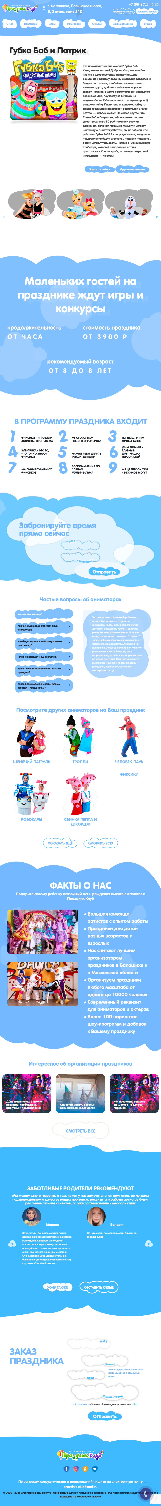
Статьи (148, 23)
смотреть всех (100, 842)
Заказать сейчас (100, 169)
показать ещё (60, 842)
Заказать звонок (147, 11)
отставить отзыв (99, 1287)
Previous (4, 214)
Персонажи (30, 23)
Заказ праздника (123, 23)
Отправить (104, 571)
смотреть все (80, 1130)
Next (157, 214)
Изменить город (123, 11)
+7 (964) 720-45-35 (144, 4)
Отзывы (97, 23)
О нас (9, 23)
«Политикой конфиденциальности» (110, 1404)
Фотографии (74, 23)
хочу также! (57, 1287)
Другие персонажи (132, 169)
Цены (52, 23)
